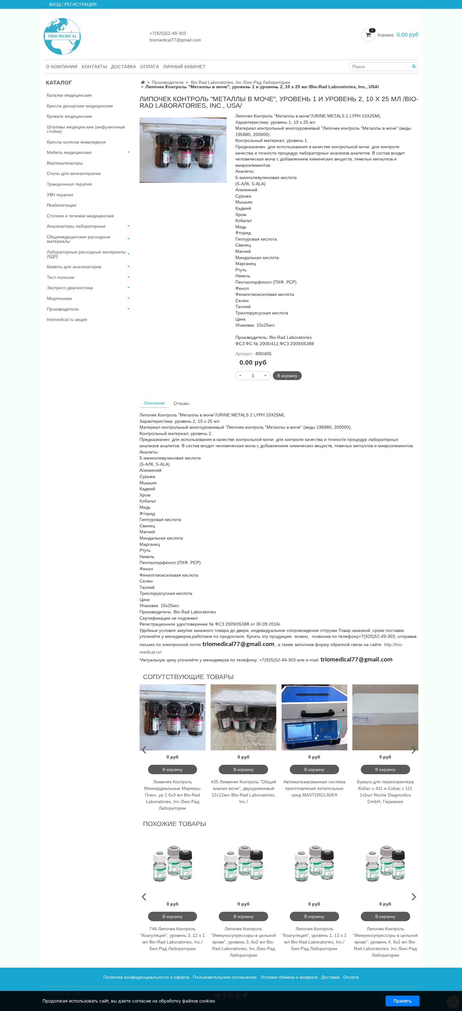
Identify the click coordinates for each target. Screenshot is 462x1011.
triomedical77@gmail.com (175, 39)
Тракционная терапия (69, 184)
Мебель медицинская (69, 152)
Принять (402, 1000)
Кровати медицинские (69, 116)
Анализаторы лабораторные (76, 226)
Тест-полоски (60, 277)
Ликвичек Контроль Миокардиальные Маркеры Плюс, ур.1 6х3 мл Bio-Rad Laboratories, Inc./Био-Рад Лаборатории (172, 795)
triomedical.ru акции (67, 319)
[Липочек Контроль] (183, 149)
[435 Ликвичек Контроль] (244, 717)
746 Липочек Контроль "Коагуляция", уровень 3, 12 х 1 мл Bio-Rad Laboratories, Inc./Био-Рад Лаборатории (172, 938)
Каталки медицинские (69, 95)
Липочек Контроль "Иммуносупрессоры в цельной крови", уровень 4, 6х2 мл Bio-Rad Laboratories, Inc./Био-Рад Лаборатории (385, 942)
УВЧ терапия (60, 194)
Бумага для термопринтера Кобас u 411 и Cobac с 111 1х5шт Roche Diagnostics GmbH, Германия (385, 791)
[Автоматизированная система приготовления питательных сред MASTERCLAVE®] (315, 717)
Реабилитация (61, 205)
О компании (61, 66)
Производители (168, 82)
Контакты (94, 66)
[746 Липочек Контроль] (173, 864)
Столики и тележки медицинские (80, 215)
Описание (154, 402)
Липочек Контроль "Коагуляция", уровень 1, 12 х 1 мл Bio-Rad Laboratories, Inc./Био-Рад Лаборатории (314, 938)
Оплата (149, 66)
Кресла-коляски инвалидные (76, 141)
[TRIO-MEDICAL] (62, 35)
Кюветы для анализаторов (74, 266)
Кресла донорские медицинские (80, 105)
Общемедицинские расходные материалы (78, 239)
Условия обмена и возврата (289, 977)
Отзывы (181, 403)
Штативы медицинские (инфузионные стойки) (86, 129)
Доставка (123, 66)
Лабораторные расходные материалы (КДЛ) (86, 254)
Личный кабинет (184, 66)
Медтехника (59, 298)
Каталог (59, 82)
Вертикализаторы (65, 163)
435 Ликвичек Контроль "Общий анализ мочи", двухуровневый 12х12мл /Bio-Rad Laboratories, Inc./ (243, 791)
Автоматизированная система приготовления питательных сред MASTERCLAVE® (314, 788)
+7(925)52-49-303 (168, 33)
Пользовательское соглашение (225, 977)
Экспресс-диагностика (70, 287)
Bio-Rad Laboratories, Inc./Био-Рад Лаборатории (240, 82)
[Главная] (143, 82)
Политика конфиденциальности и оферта (146, 977)
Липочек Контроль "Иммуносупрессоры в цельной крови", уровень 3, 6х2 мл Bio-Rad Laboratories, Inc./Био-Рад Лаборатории (243, 942)
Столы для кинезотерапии (74, 173)
